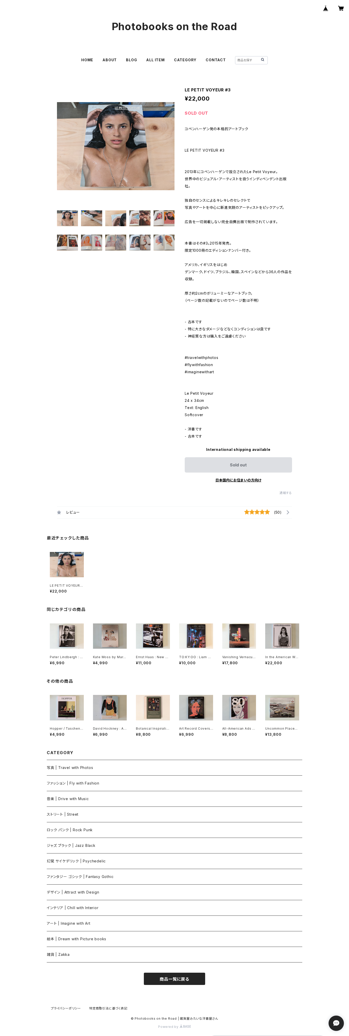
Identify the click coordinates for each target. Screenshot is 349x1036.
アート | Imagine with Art (68, 923)
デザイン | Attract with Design (73, 892)
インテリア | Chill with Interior (73, 908)
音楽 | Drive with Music (68, 799)
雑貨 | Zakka (58, 954)
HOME (87, 60)
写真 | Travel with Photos (70, 767)
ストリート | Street (62, 814)
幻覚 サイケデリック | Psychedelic (76, 861)
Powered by (169, 1027)
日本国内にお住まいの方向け (238, 480)
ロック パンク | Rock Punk (70, 830)
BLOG (131, 60)
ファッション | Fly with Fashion (73, 783)
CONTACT (216, 60)
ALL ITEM (155, 60)
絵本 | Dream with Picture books (76, 939)
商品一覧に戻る (174, 979)
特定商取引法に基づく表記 (108, 1008)
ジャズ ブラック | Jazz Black (71, 845)
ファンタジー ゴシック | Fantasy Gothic (80, 876)
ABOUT (109, 60)
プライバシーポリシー (66, 1008)
